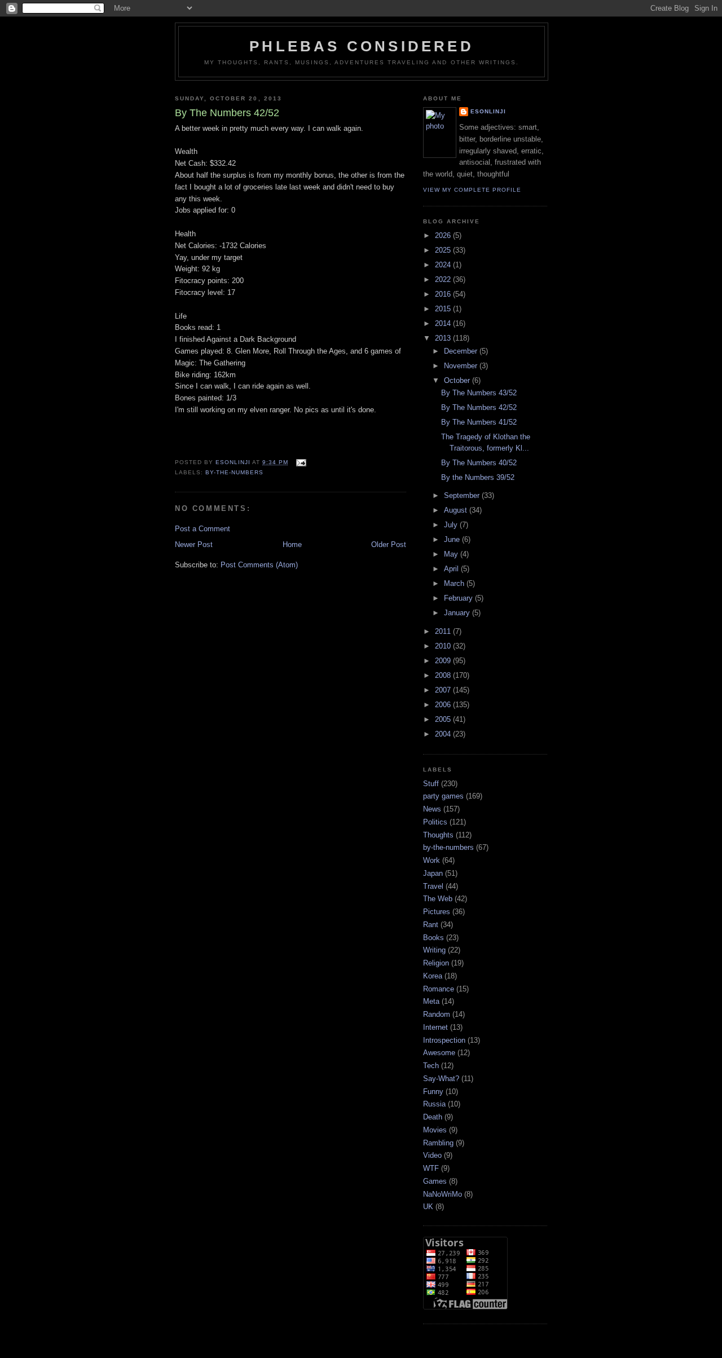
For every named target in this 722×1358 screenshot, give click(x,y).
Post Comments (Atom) (259, 565)
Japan (433, 873)
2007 (444, 690)
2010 (444, 646)
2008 (444, 675)
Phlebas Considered (361, 46)
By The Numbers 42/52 (479, 407)
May (452, 554)
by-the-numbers (234, 472)
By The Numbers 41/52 (479, 422)
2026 (444, 235)
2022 (444, 279)
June (453, 539)
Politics (435, 822)
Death (432, 1117)
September (463, 495)
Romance (438, 989)
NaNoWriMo (442, 1194)
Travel (433, 886)
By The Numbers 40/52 (479, 462)
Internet (435, 1027)
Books (433, 937)
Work (431, 860)
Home (292, 544)
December (461, 351)
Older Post (388, 544)
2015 (444, 309)
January (458, 613)
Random (436, 1014)
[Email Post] (300, 462)
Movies (435, 1130)
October (458, 380)
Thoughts (438, 835)
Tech (431, 1065)
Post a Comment (202, 528)
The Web (437, 898)
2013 (444, 338)
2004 (444, 734)
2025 (444, 250)
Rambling (438, 1143)
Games (435, 1181)
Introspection (444, 1040)
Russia (434, 1104)
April (452, 569)
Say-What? (441, 1078)
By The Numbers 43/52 (479, 393)
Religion (436, 963)
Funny (433, 1091)
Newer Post (194, 544)
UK (428, 1206)
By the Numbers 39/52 (477, 477)
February (459, 598)
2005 (444, 719)
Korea (432, 976)
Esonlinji (488, 111)
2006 (444, 704)
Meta (431, 1001)
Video (432, 1155)
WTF (431, 1168)
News (432, 809)
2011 (444, 631)
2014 (444, 323)
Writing (434, 950)
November (461, 365)
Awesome (439, 1052)
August (456, 510)
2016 (444, 294)
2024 (444, 265)
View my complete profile (472, 190)
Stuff (431, 783)
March (455, 583)
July (452, 525)
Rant (430, 924)
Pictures (436, 911)
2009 (444, 660)
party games (443, 796)
